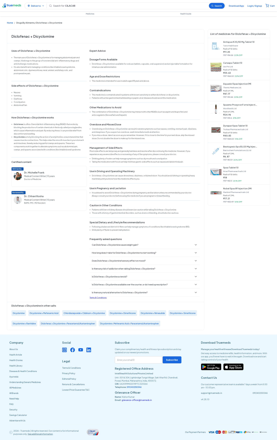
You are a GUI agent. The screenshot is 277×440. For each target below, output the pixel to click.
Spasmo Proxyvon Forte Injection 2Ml (240, 104)
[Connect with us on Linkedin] (88, 350)
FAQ (11, 404)
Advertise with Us (17, 420)
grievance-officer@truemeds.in (137, 400)
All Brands (13, 393)
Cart (272, 5)
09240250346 (134, 387)
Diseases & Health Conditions (23, 371)
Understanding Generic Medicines (25, 382)
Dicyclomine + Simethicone (182, 313)
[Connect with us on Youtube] (80, 350)
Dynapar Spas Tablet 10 (235, 125)
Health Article (15, 354)
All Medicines (15, 387)
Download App (236, 5)
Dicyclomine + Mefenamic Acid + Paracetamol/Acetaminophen (129, 323)
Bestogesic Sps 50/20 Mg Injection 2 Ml (240, 146)
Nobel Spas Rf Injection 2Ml (237, 188)
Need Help (14, 398)
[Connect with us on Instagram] (64, 350)
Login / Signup (254, 5)
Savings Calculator (18, 415)
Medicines (90, 14)
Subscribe (172, 359)
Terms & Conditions (98, 298)
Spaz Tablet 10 (230, 167)
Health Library (15, 365)
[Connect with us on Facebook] (72, 350)
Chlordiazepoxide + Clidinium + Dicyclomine (84, 313)
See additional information (40, 434)
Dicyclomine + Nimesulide (153, 313)
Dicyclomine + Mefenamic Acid (44, 313)
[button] (145, 245)
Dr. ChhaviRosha (34, 196)
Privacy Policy (68, 373)
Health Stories (16, 360)
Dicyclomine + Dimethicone (123, 313)
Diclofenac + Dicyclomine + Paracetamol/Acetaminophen (68, 323)
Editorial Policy (69, 378)
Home (10, 22)
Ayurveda (13, 376)
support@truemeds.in (211, 393)
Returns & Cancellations (73, 384)
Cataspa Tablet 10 (232, 63)
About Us (13, 349)
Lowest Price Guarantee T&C (76, 389)
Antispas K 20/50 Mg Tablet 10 (238, 42)
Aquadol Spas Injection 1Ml (237, 83)
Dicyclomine (19, 313)
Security (13, 409)
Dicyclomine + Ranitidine (24, 323)
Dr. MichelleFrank (34, 172)
